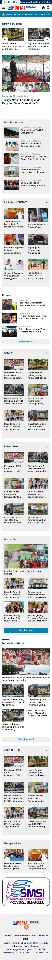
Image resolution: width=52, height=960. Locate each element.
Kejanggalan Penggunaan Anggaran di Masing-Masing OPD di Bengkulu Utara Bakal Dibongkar (37, 250)
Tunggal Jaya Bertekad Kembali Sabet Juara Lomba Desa (37, 595)
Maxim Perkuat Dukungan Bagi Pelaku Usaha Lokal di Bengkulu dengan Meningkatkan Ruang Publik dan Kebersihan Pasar (37, 375)
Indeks (26, 939)
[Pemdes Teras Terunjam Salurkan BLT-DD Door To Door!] (38, 509)
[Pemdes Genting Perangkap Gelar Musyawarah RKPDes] (14, 607)
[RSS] (26, 927)
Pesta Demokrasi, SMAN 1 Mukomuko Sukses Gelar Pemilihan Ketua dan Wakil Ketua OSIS (39, 713)
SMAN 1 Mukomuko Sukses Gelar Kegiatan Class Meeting (13, 727)
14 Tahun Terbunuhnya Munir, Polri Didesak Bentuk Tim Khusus (33, 317)
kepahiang (7, 96)
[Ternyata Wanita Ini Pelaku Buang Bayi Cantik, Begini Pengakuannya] (11, 158)
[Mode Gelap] (43, 7)
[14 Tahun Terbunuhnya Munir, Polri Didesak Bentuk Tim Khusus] (9, 318)
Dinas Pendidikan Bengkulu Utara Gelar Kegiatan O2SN (12, 866)
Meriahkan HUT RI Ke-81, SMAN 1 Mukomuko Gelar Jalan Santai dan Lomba (12, 375)
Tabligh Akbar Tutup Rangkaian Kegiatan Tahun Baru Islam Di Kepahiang (21, 103)
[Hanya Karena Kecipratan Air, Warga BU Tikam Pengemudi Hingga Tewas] (38, 264)
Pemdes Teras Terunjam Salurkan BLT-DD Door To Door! (37, 520)
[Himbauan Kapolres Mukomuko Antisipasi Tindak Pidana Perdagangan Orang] (14, 239)
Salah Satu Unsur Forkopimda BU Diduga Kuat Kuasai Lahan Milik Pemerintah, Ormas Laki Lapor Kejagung (13, 224)
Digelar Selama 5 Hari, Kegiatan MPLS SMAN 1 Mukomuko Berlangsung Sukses (15, 46)
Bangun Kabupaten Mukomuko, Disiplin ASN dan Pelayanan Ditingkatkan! (32, 171)
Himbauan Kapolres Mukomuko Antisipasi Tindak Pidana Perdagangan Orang (13, 250)
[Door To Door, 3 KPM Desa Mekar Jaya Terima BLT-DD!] (14, 415)
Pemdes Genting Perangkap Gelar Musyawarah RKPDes (12, 618)
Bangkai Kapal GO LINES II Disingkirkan (33, 131)
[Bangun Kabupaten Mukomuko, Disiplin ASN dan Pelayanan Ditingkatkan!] (11, 171)
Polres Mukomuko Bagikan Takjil (36, 225)
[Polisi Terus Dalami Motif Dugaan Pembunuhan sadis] (9, 304)
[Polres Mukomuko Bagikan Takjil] (38, 215)
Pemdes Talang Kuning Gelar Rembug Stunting (41, 46)
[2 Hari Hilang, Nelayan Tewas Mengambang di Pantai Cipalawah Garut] (9, 331)
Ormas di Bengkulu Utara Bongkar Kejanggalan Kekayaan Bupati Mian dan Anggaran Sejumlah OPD (13, 276)
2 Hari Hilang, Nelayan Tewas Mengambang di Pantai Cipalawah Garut (33, 330)
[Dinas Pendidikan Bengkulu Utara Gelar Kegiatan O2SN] (14, 855)
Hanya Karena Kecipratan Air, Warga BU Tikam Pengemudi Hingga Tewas (37, 276)
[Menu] (4, 7)
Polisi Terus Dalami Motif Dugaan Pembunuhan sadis (32, 304)
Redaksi (7, 935)
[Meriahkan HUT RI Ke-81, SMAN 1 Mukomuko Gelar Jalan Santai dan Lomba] (14, 364)
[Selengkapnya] (46, 202)
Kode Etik (43, 935)
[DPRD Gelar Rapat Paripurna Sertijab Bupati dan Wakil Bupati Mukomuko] (11, 185)
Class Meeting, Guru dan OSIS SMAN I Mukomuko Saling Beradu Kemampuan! (37, 427)
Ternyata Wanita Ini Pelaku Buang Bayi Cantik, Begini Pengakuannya (34, 157)
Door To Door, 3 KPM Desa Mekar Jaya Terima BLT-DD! (12, 427)
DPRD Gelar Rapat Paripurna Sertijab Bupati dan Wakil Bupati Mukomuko (33, 184)
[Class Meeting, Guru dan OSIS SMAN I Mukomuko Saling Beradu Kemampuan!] (38, 415)
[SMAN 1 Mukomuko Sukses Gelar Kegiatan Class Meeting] (13, 715)
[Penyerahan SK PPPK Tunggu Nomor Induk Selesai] (11, 145)
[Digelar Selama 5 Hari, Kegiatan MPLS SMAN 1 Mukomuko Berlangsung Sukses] (15, 34)
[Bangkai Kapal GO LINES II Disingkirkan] (11, 132)
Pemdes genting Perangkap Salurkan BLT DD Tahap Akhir (38, 618)
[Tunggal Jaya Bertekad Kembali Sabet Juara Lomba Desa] (38, 583)
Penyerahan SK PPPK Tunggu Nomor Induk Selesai (31, 144)
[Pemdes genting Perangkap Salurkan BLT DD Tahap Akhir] (38, 607)
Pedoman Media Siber (25, 935)
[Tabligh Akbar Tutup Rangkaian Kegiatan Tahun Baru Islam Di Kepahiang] (26, 73)
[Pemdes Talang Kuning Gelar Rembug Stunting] (41, 34)
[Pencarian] (48, 7)
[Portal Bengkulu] (21, 7)
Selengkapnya (25, 341)
